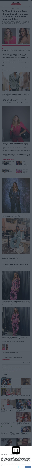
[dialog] (16, 457)
